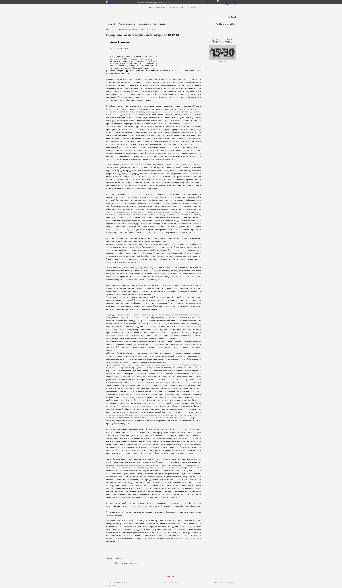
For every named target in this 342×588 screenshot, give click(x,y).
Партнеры (191, 7)
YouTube (176, 7)
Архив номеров (127, 23)
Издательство (159, 23)
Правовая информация (171, 582)
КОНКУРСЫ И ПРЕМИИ (222, 42)
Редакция (144, 23)
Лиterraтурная (156, 7)
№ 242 (111, 23)
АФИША (222, 62)
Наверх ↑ (171, 577)
